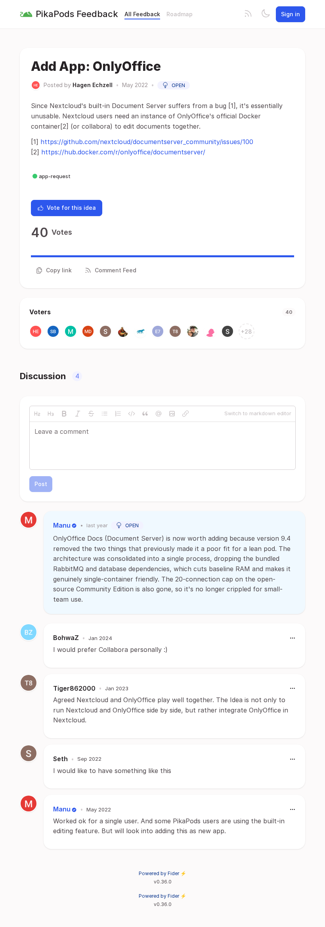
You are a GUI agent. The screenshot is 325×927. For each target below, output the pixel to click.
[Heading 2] (37, 414)
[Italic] (78, 414)
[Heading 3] (51, 414)
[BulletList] (105, 414)
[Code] (132, 414)
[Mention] (158, 414)
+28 (246, 331)
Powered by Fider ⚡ (162, 873)
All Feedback (142, 14)
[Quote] (145, 414)
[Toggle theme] (265, 14)
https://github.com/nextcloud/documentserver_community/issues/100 (146, 142)
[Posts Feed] (248, 14)
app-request (55, 176)
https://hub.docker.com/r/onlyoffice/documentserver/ (123, 152)
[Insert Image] (172, 414)
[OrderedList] (118, 414)
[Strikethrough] (91, 414)
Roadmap (179, 14)
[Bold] (64, 414)
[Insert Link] (185, 414)
